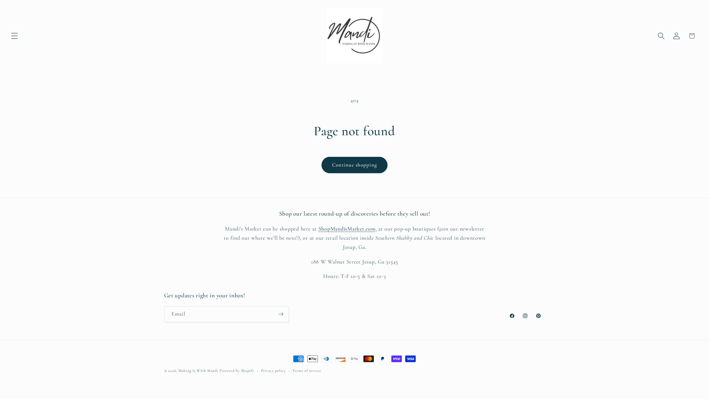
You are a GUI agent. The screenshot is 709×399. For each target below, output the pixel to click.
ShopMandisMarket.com (347, 229)
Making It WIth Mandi (198, 370)
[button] (14, 36)
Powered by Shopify (237, 370)
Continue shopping (354, 165)
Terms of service (306, 370)
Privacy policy (273, 370)
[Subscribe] (281, 314)
